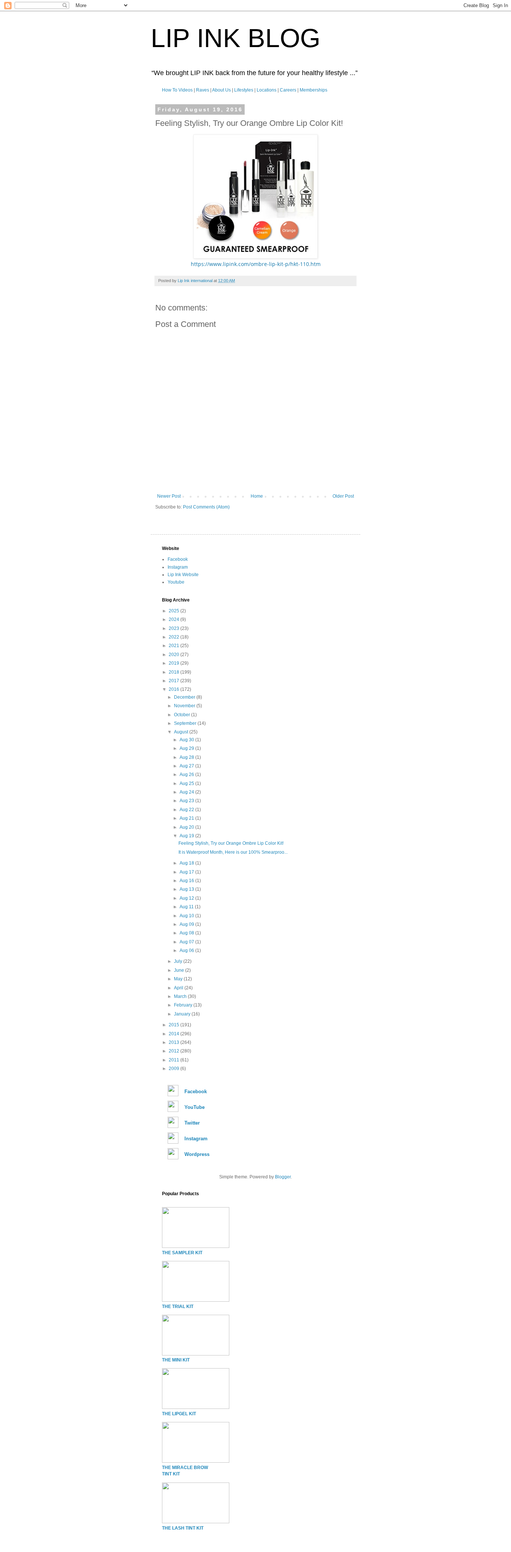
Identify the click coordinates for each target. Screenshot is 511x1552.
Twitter (192, 1123)
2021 (174, 645)
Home (257, 496)
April (179, 987)
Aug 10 (187, 915)
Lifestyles (243, 90)
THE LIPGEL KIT (179, 1413)
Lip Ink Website (183, 574)
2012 (174, 1051)
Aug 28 (187, 757)
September (186, 723)
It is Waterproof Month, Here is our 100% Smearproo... (233, 852)
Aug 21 (187, 818)
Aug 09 (187, 924)
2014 (174, 1033)
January (183, 1014)
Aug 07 (187, 942)
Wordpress (196, 1154)
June (179, 970)
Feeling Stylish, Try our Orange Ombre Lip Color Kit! (231, 843)
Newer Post (169, 496)
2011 (174, 1060)
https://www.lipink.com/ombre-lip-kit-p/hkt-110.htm (256, 264)
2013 (174, 1042)
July (178, 961)
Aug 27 (187, 766)
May (179, 978)
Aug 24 (187, 792)
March (181, 996)
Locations (266, 90)
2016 (174, 689)
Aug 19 (187, 835)
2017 (174, 680)
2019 (174, 663)
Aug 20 (187, 827)
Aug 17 (187, 872)
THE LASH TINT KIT (183, 1528)
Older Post (343, 496)
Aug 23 (187, 800)
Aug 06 (187, 950)
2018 (174, 672)
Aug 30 (187, 739)
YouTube (194, 1107)
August (181, 732)
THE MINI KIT (176, 1360)
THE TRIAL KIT (177, 1306)
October (182, 714)
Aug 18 (187, 863)
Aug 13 (187, 889)
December (185, 697)
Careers (288, 90)
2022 (174, 637)
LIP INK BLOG (235, 38)
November (185, 705)
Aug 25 (187, 783)
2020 (174, 654)
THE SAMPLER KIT (182, 1252)
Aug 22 (187, 809)
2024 (174, 619)
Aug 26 (187, 774)
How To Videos (177, 90)
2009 (174, 1068)
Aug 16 (187, 880)
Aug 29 (187, 748)
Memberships (313, 90)
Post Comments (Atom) (206, 507)
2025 (174, 610)
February (183, 1005)
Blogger (283, 1177)
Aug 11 (187, 906)
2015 (174, 1024)
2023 (174, 628)
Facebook (178, 559)
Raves (202, 90)
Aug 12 (187, 898)
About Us (221, 90)
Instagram (178, 567)
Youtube (176, 582)
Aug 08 (187, 933)
